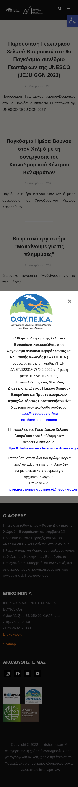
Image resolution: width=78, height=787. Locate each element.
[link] (42, 489)
